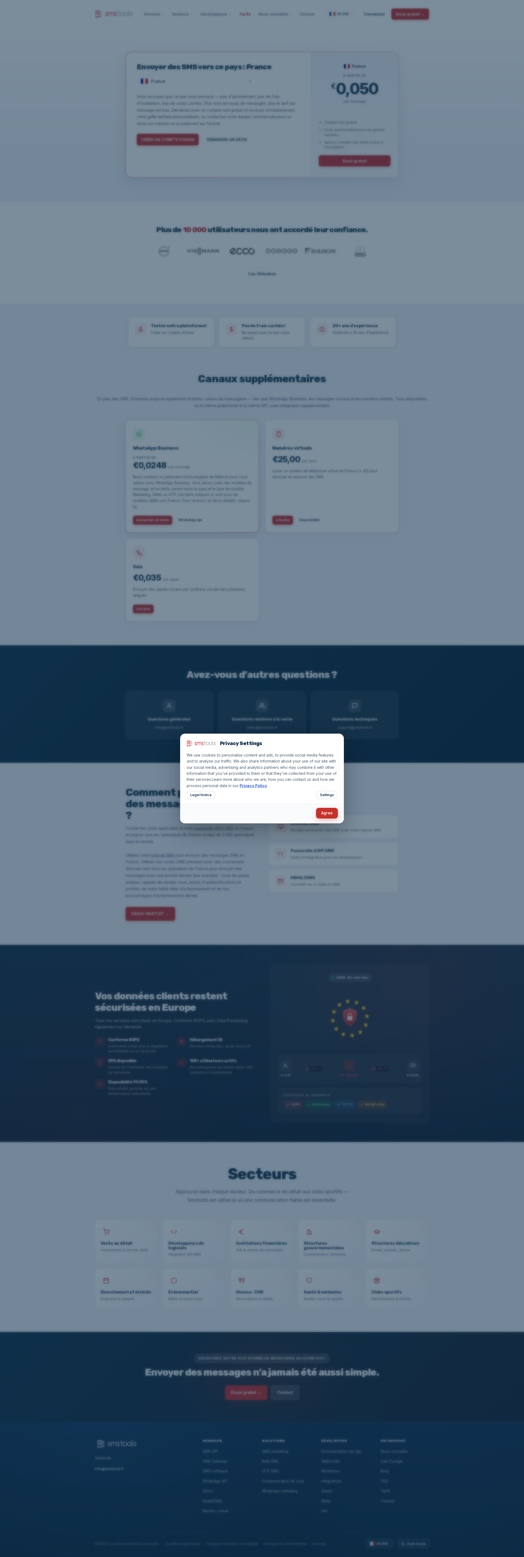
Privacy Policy (253, 785)
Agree (327, 813)
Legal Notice (201, 795)
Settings (327, 795)
